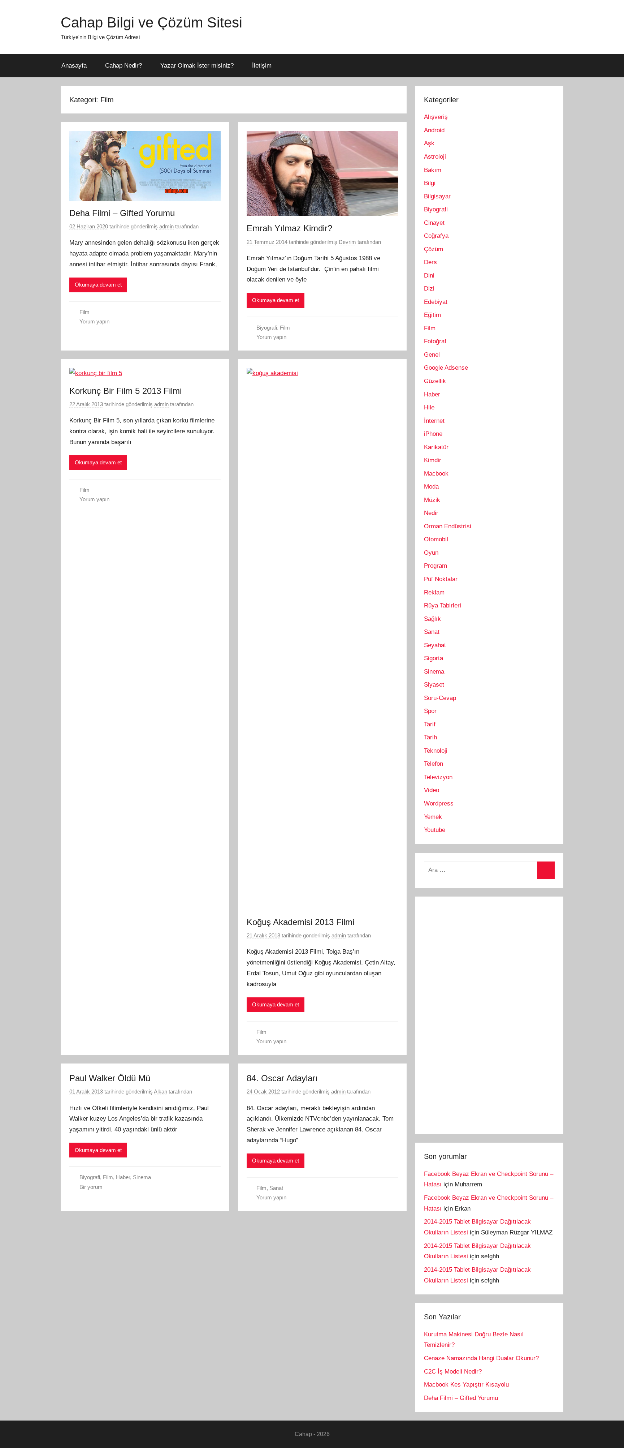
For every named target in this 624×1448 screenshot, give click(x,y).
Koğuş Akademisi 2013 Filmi (300, 922)
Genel (432, 354)
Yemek (433, 816)
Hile (429, 407)
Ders (430, 262)
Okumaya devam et (98, 285)
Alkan (160, 1091)
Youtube (434, 829)
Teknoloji (435, 750)
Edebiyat (435, 301)
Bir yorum (91, 1187)
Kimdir (432, 460)
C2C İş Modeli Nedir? (453, 1371)
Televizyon (438, 777)
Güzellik (435, 381)
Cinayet (434, 222)
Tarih (430, 737)
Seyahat (435, 645)
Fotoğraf (435, 341)
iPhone (433, 433)
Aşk (429, 143)
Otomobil (436, 539)
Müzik (432, 500)
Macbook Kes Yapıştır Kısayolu (466, 1384)
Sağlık (432, 618)
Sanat (276, 1188)
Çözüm (433, 249)
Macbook (436, 473)
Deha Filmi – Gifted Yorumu (122, 213)
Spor (430, 711)
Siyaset (434, 684)
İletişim (262, 65)
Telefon (433, 763)
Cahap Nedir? (123, 65)
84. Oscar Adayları (282, 1078)
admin (166, 226)
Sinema (142, 1177)
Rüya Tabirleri (442, 605)
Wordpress (439, 803)
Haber (123, 1177)
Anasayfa (74, 65)
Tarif (430, 724)
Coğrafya (436, 235)
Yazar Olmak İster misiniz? (197, 65)
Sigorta (433, 658)
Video (431, 790)
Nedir (431, 513)
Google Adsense (446, 367)
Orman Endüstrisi (447, 526)
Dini (429, 275)
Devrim (347, 242)
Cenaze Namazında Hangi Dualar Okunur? (481, 1358)
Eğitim (432, 314)
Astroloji (435, 156)
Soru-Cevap (440, 698)
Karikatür (436, 447)
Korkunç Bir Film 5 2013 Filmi (125, 391)
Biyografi (266, 328)
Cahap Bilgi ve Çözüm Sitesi (151, 22)
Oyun (431, 552)
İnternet (434, 420)
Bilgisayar (437, 196)
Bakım (432, 170)
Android (434, 130)
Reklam (434, 592)
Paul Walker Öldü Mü (109, 1078)
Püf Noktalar (441, 579)
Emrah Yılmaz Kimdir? (289, 228)
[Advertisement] (478, 1013)
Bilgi (430, 183)
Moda (431, 486)
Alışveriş (436, 116)
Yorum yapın (94, 321)
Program (435, 565)
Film (84, 312)
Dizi (429, 288)
